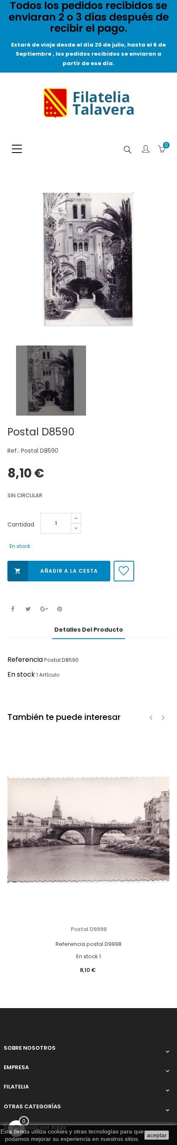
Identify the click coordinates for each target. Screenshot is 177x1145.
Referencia (25, 659)
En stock (21, 674)
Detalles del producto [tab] (88, 629)
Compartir (12, 609)
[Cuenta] (146, 149)
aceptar (157, 1135)
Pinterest (59, 609)
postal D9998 (89, 929)
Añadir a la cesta (56, 570)
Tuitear (28, 609)
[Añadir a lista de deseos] (124, 571)
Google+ (44, 609)
